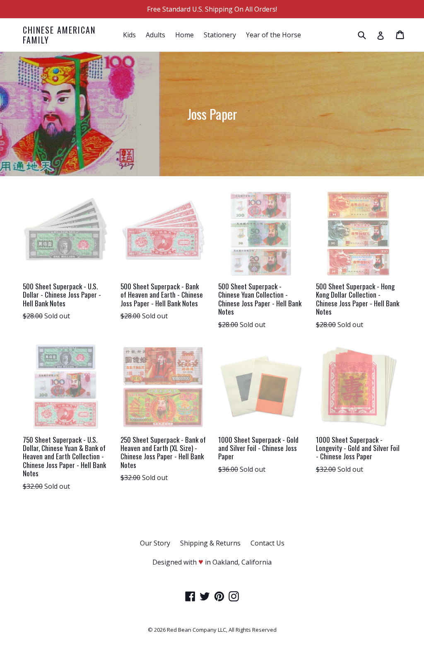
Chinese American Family (59, 35)
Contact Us (267, 543)
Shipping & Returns (210, 543)
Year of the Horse (273, 34)
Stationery (220, 34)
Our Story (155, 543)
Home (184, 34)
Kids (129, 34)
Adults (155, 34)
